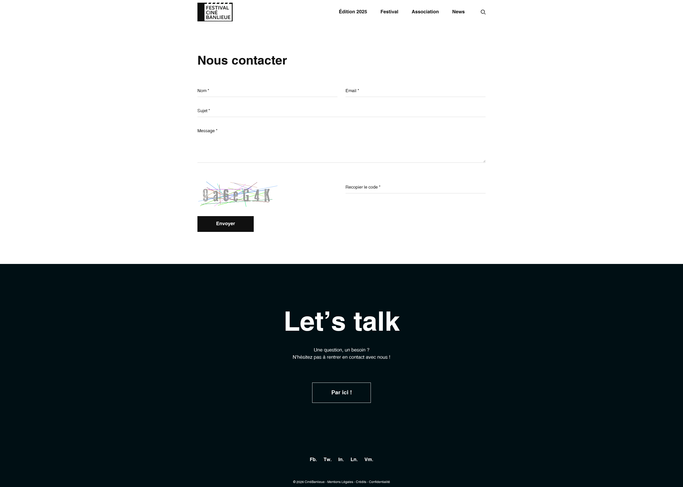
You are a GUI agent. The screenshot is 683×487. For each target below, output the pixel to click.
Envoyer (225, 223)
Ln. (354, 459)
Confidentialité (379, 482)
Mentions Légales (340, 482)
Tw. (328, 459)
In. (341, 459)
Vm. (368, 459)
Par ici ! (341, 392)
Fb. (313, 459)
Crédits (361, 482)
